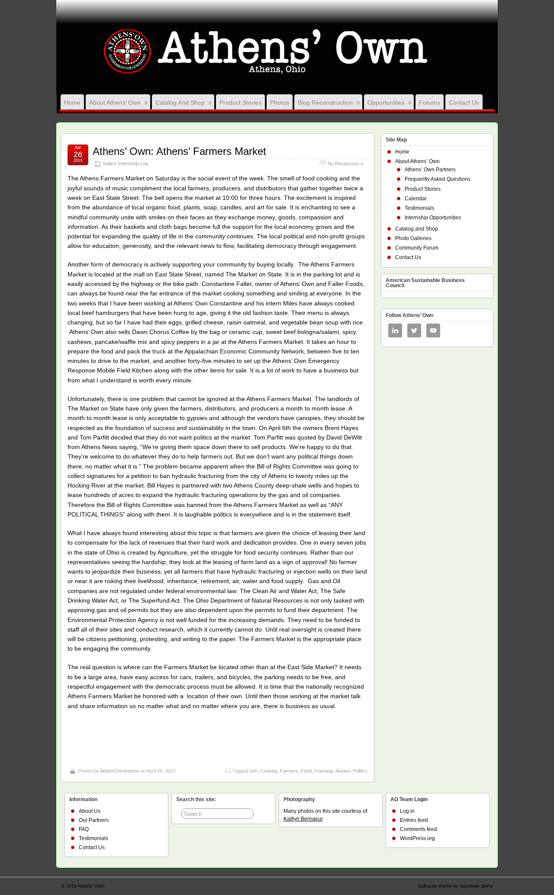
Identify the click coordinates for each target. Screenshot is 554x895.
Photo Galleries (413, 238)
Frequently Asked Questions (437, 179)
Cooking (268, 770)
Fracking (323, 770)
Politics (360, 770)
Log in (407, 811)
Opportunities (385, 102)
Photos (279, 102)
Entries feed (414, 820)
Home (72, 102)
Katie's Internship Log (125, 163)
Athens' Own (90, 886)
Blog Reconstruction (325, 102)
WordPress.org (417, 838)
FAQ (84, 829)
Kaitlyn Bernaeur (303, 819)
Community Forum (416, 248)
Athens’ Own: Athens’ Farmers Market (179, 151)
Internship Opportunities (433, 218)
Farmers (289, 770)
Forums (429, 102)
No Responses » (345, 163)
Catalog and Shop (180, 102)
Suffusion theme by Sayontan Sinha (455, 886)
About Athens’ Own (115, 102)
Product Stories (240, 102)
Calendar (416, 199)
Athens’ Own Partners (430, 170)
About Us (89, 811)
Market (342, 770)
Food (306, 770)
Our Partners (94, 820)
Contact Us (464, 102)
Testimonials (419, 208)
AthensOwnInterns (119, 770)
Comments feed (418, 829)
